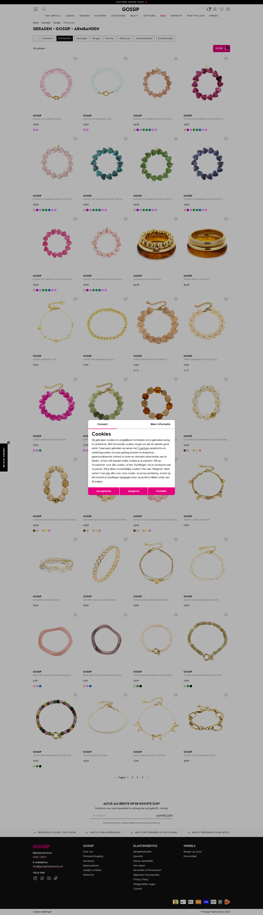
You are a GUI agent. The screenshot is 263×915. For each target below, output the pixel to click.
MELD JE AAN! (111, 477)
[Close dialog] (187, 423)
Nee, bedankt (112, 483)
